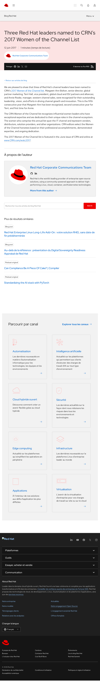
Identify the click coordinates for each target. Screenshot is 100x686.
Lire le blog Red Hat (75, 653)
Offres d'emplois (57, 616)
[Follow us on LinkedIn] (35, 173)
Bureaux (5, 653)
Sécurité (61, 400)
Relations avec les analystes (13, 616)
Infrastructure (64, 448)
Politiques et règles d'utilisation (79, 670)
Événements (72, 650)
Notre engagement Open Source (64, 606)
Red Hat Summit (74, 657)
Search (89, 206)
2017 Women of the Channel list (27, 90)
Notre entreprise (8, 601)
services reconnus (16, 594)
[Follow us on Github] (31, 173)
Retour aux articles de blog (16, 80)
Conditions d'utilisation (43, 670)
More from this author (42, 190)
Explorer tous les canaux (75, 324)
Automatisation (22, 351)
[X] (90, 540)
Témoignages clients (10, 611)
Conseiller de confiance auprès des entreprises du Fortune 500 (62, 589)
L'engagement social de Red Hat (64, 611)
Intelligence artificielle (68, 351)
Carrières (38, 650)
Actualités (55, 601)
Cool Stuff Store (41, 657)
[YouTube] (77, 540)
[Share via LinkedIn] (18, 66)
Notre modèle (7, 606)
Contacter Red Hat (42, 653)
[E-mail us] (25, 66)
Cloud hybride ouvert (25, 399)
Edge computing (22, 448)
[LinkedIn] (71, 540)
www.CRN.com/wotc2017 (17, 140)
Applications (20, 490)
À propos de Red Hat (9, 650)
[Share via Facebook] (15, 66)
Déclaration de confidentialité (12, 670)
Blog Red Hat (10, 16)
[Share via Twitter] (22, 66)
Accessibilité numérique (10, 673)
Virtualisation (63, 489)
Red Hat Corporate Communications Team (30, 55)
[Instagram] (96, 540)
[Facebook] (83, 540)
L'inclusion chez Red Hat (11, 657)
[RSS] (92, 66)
